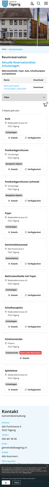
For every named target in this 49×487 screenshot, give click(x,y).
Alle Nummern (10, 456)
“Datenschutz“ (27, 472)
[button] (38, 3)
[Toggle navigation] (44, 3)
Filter (6, 97)
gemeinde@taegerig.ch (14, 447)
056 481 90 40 (9, 438)
